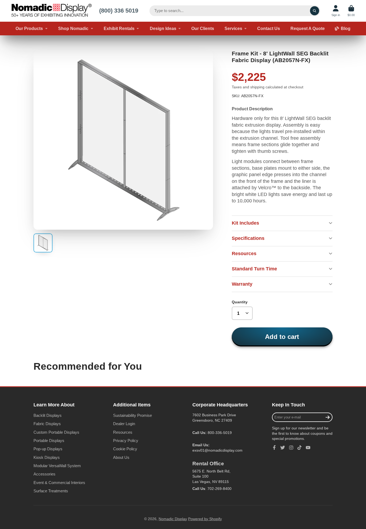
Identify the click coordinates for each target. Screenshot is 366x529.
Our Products (29, 28)
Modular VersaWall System (57, 465)
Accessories (44, 474)
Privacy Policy (125, 440)
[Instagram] (291, 447)
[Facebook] (274, 447)
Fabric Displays (47, 423)
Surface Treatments (50, 491)
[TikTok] (299, 447)
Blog (345, 28)
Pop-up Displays (47, 449)
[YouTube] (308, 447)
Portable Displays (48, 440)
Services (233, 28)
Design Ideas (163, 28)
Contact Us (268, 28)
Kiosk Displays (46, 457)
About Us (121, 457)
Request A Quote (307, 28)
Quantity (240, 302)
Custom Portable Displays (56, 432)
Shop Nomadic (73, 28)
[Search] (314, 10)
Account (335, 11)
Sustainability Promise (132, 415)
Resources (122, 432)
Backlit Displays (47, 415)
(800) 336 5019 (118, 10)
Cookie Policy (125, 449)
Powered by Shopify (205, 519)
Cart (351, 11)
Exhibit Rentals (119, 28)
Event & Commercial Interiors (59, 482)
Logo (51, 11)
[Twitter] (282, 447)
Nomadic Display (173, 519)
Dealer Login (124, 423)
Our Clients (202, 28)
